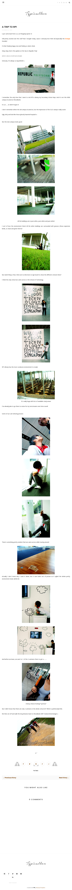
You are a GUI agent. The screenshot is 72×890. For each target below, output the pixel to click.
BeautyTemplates (40, 887)
